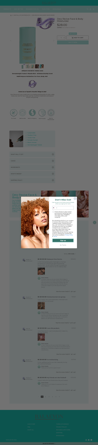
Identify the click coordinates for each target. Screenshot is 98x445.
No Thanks (63, 245)
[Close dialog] (75, 198)
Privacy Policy (69, 235)
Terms (55, 236)
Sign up (63, 240)
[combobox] (54, 208)
